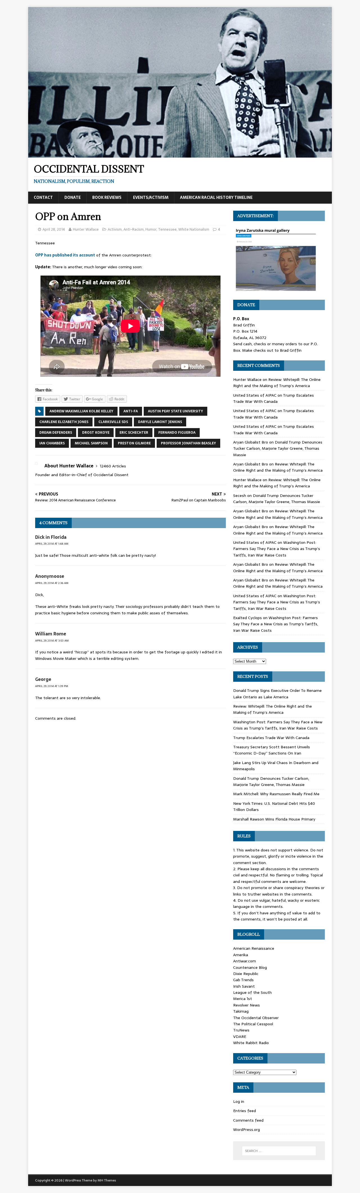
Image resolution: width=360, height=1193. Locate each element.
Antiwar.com (244, 961)
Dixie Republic (245, 974)
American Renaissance (253, 948)
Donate (72, 197)
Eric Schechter (134, 432)
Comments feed (248, 1120)
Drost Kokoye (95, 432)
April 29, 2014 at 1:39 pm (51, 686)
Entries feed (244, 1111)
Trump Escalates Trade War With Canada (273, 398)
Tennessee (167, 229)
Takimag (241, 1011)
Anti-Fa (130, 411)
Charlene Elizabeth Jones (63, 422)
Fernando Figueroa (176, 432)
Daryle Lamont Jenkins (160, 422)
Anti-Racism (133, 229)
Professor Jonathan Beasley (188, 443)
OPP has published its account (65, 255)
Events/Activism (150, 197)
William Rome (50, 633)
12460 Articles (113, 466)
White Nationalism (193, 229)
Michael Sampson (91, 443)
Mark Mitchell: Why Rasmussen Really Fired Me (276, 794)
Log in (238, 1101)
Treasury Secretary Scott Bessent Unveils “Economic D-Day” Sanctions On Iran (271, 750)
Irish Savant (244, 986)
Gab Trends (243, 980)
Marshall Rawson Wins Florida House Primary (274, 819)
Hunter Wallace (86, 229)
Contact (43, 197)
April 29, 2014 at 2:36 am (51, 583)
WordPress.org (246, 1129)
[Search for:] (279, 1151)
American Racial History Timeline (216, 197)
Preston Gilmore (134, 443)
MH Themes (107, 1180)
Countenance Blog (250, 967)
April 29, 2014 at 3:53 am (52, 640)
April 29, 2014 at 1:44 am (51, 543)
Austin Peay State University (175, 411)
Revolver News (246, 1005)
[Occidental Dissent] (180, 154)
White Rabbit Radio (251, 1043)
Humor (150, 229)
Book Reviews (107, 197)
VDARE (239, 1036)
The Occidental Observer (256, 1018)
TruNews (241, 1030)
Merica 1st (242, 999)
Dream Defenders (55, 432)
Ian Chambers (52, 443)
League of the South (252, 992)
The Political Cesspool (253, 1024)
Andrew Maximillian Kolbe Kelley (81, 411)
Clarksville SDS (113, 422)
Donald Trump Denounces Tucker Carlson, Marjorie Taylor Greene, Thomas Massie (277, 448)
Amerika (240, 955)
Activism (115, 229)
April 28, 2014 (53, 229)
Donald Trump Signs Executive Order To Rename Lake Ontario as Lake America (277, 693)
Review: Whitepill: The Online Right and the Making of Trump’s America (277, 382)
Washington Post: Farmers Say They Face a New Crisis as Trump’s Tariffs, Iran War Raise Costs (276, 548)
